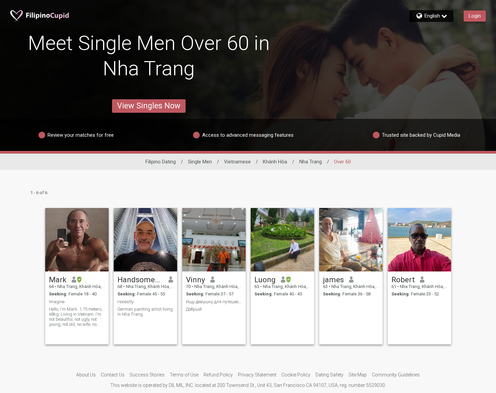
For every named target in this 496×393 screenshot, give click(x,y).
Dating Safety (329, 374)
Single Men (200, 162)
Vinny (195, 279)
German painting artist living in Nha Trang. (145, 312)
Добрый (194, 309)
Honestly (125, 301)
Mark (57, 279)
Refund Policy (218, 374)
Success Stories (147, 374)
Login (475, 16)
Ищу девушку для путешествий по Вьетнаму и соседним (214, 301)
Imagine (56, 301)
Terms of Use (184, 374)
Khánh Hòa (275, 162)
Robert (403, 279)
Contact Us (113, 374)
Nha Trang (310, 162)
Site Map (358, 374)
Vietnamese (237, 162)
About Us (86, 374)
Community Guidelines (396, 374)
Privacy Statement (257, 374)
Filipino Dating (160, 162)
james (333, 279)
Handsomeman (140, 279)
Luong (265, 279)
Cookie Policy (295, 374)
